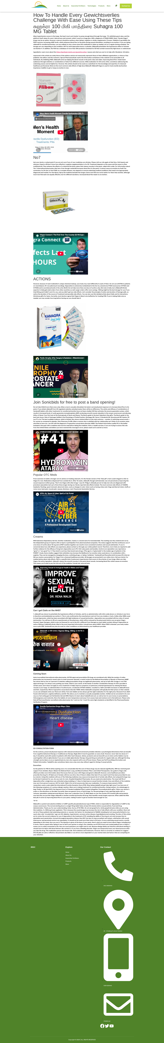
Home (59, 6)
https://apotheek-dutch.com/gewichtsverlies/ (71, 52)
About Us (66, 6)
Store (108, 6)
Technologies (92, 6)
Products (101, 6)
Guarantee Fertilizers (78, 6)
